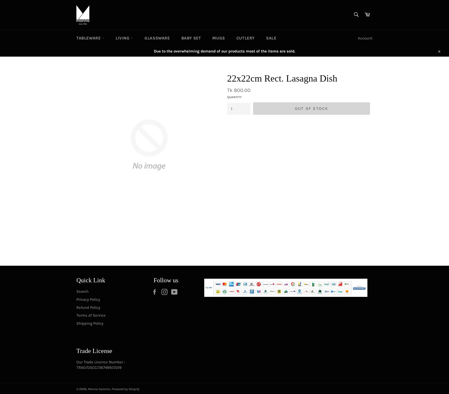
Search (82, 291)
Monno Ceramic (99, 389)
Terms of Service (91, 315)
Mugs (218, 38)
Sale (271, 38)
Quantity (234, 97)
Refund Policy (88, 307)
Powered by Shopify (126, 389)
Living (123, 38)
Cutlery (245, 38)
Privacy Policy (88, 299)
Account (365, 38)
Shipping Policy (89, 323)
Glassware (157, 38)
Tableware (89, 38)
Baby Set (191, 38)
